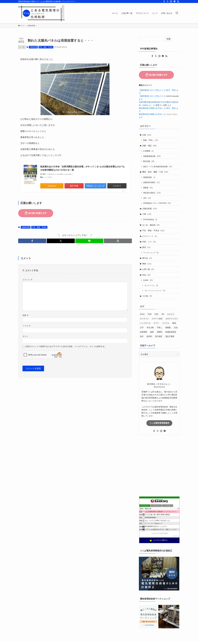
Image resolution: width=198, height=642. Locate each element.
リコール (165, 323)
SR (162, 314)
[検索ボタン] (177, 13)
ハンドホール (145, 323)
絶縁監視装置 (170, 332)
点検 (146, 135)
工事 (146, 214)
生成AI (148, 280)
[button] (32, 241)
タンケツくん (151, 285)
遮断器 (148, 188)
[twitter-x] (167, 1)
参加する (176, 536)
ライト (156, 323)
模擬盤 (168, 328)
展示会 (147, 258)
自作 (141, 336)
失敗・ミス (149, 242)
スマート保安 (157, 319)
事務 (146, 264)
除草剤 (149, 336)
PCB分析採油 (150, 220)
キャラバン (144, 319)
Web (146, 275)
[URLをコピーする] (118, 241)
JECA (142, 314)
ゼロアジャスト (172, 319)
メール (26, 326)
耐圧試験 (148, 161)
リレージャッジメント (154, 291)
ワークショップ (151, 253)
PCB (149, 314)
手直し (159, 328)
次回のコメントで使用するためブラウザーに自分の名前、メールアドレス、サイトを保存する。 (65, 346)
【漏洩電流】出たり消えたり (151, 90)
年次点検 (150, 328)
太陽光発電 (33, 47)
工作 (141, 328)
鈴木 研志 (171, 90)
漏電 (152, 332)
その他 (147, 296)
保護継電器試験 (152, 156)
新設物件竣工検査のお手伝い (151, 108)
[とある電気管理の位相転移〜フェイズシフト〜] (41, 13)
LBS (147, 198)
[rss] (178, 1)
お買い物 (148, 269)
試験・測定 (149, 146)
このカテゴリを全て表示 (159, 533)
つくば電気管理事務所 (159, 423)
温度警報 (143, 332)
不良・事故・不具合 (46, 47)
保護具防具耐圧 (151, 182)
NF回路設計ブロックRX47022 (157, 203)
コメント (27, 280)
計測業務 (148, 151)
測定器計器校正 (152, 193)
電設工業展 (169, 336)
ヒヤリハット (149, 236)
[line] (174, 1)
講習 (146, 247)
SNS (156, 314)
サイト (25, 336)
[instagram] (171, 1)
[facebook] (164, 1)
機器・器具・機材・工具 (155, 172)
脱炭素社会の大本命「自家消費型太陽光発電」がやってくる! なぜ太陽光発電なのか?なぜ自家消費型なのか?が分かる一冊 (82, 168)
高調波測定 (149, 177)
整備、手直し (150, 140)
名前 (25, 315)
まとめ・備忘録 (151, 225)
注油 (175, 328)
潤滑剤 (159, 332)
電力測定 (158, 336)
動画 (174, 323)
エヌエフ (170, 314)
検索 (169, 39)
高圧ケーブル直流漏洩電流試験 (157, 167)
